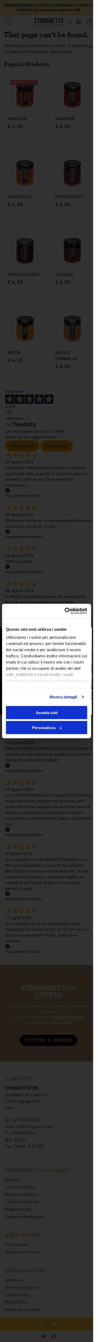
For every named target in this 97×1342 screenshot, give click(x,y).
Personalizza (43, 727)
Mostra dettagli (63, 697)
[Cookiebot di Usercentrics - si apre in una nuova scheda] (65, 611)
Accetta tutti (47, 712)
